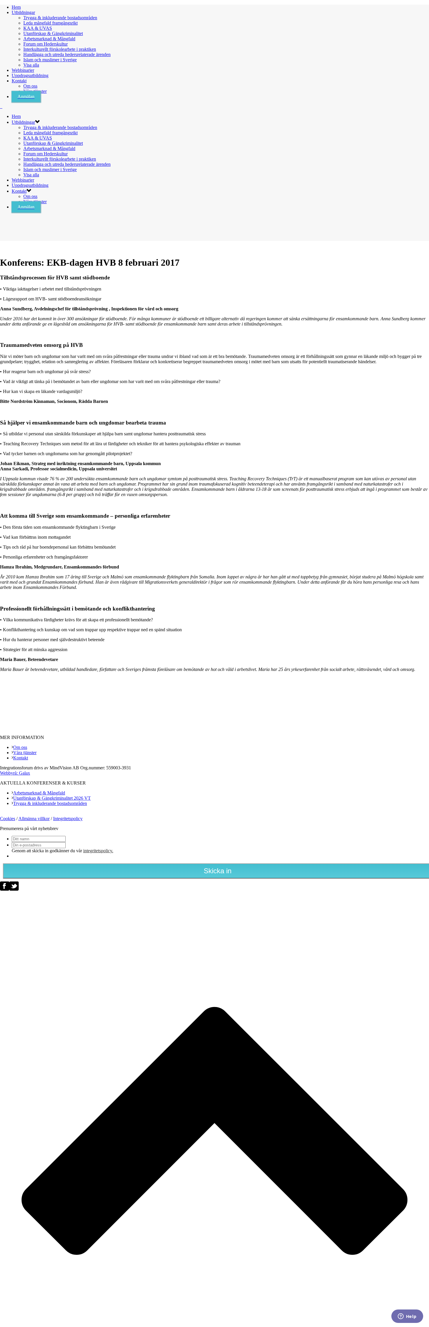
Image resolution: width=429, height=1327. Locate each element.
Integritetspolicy (68, 818)
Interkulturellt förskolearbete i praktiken (59, 49)
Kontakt (19, 80)
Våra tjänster (24, 752)
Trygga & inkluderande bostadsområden (60, 17)
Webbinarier (23, 70)
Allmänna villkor (34, 818)
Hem (16, 7)
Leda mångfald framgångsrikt (50, 22)
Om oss (30, 86)
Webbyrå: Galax (15, 773)
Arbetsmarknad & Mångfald (49, 38)
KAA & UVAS (37, 28)
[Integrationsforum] (1, 106)
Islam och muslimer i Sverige (50, 59)
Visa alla (31, 64)
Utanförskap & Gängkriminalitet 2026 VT (52, 798)
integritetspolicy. (98, 850)
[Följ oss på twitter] (14, 889)
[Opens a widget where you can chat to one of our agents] (407, 1316)
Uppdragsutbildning (30, 75)
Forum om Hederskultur (45, 43)
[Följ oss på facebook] (4, 889)
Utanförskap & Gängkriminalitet (53, 33)
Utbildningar (23, 12)
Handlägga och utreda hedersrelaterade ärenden (67, 54)
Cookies (7, 818)
